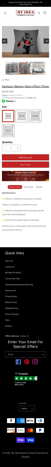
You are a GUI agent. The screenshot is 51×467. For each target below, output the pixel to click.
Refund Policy (11, 302)
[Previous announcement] (5, 3)
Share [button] (7, 80)
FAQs (7, 320)
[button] (5, 13)
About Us (9, 261)
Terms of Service (12, 314)
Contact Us (10, 267)
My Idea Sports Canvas (23, 452)
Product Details (15, 187)
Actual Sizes (28, 187)
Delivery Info (10, 290)
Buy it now (25, 164)
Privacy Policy (11, 296)
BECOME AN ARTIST (13, 272)
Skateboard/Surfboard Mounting (19, 284)
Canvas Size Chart (12, 278)
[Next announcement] (46, 3)
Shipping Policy (11, 308)
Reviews (8, 326)
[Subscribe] (43, 354)
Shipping (4, 95)
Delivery (39, 187)
